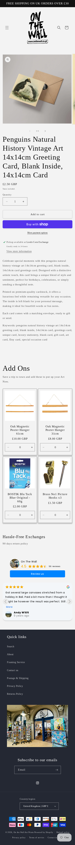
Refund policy (63, 832)
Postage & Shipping (18, 678)
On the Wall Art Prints (24, 832)
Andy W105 (21, 612)
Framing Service (16, 662)
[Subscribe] (57, 770)
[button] (7, 27)
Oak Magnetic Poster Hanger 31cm (55, 430)
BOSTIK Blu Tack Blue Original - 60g (20, 497)
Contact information (57, 837)
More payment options (37, 232)
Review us (37, 574)
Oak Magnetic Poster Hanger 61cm (20, 430)
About (10, 654)
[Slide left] (30, 131)
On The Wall (29, 561)
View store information (19, 251)
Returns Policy (15, 694)
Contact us (12, 670)
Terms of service (36, 837)
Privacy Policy (15, 686)
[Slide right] (45, 131)
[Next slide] (69, 601)
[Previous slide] (5, 601)
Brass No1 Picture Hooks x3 (55, 495)
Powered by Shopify (43, 832)
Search (10, 646)
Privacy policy (19, 837)
